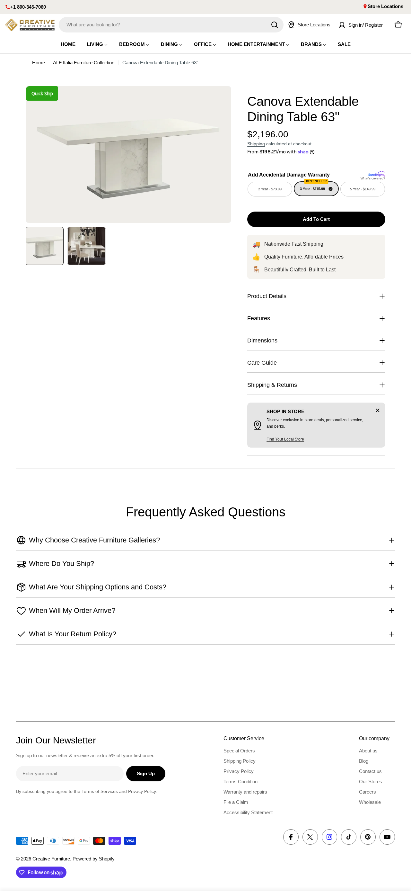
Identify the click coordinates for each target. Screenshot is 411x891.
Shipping (256, 143)
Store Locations (385, 6)
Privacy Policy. (142, 791)
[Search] (274, 25)
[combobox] (171, 24)
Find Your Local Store (285, 439)
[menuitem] (68, 44)
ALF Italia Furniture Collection (83, 62)
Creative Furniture (51, 858)
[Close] (378, 410)
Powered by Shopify (94, 858)
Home (38, 62)
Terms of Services (100, 791)
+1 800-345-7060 (28, 7)
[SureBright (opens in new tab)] (376, 173)
